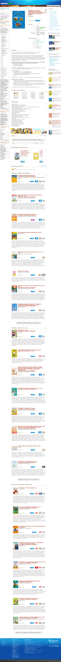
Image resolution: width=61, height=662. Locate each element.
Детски (15, 647)
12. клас (2, 67)
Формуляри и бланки (3, 101)
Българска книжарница (52, 64)
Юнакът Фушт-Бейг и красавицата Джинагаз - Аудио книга (32, 642)
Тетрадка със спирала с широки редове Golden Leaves (32, 647)
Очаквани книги (3, 108)
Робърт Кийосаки (3, 150)
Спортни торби (52, 15)
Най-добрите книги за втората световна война (4, 119)
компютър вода (51, 58)
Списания (1, 107)
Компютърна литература (4, 29)
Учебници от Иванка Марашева (3, 124)
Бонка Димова (30, 16)
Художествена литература (4, 30)
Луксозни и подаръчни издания (3, 94)
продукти (16, 645)
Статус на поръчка (4, 643)
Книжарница (4, 5)
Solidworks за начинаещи (53, 60)
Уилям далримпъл (52, 61)
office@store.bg (57, 646)
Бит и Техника (2, 129)
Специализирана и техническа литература (4, 84)
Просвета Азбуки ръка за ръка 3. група (4, 121)
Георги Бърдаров (3, 153)
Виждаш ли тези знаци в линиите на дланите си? (31, 648)
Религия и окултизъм (3, 88)
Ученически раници (53, 12)
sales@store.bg (57, 645)
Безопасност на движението (3, 51)
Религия (2, 54)
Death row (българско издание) (29, 643)
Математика (27, 7)
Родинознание (3, 46)
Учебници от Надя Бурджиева (3, 122)
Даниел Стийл (2, 144)
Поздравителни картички (4, 103)
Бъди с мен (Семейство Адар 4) (53, 57)
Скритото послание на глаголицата (29, 641)
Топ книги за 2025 (51, 65)
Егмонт (1, 132)
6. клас (2, 60)
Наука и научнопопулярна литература (4, 82)
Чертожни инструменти (54, 24)
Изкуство (1, 91)
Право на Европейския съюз (28, 651)
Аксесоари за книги (3, 102)
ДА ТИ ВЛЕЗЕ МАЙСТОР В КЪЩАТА (54, 59)
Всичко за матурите (4, 70)
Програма (50, 62)
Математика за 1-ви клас (40, 43)
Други (1, 106)
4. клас (2, 58)
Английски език (3, 42)
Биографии (2, 92)
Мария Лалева (2, 155)
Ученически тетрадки (53, 20)
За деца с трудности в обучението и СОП (4, 53)
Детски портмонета (53, 16)
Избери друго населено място (42, 26)
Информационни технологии (3, 45)
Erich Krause (2, 134)
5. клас (2, 59)
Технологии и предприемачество (4, 50)
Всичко (15, 652)
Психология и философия (4, 87)
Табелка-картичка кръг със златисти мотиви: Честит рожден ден (33, 644)
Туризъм (1, 97)
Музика (2, 47)
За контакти (58, 0)
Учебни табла (3, 76)
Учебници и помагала (18, 7)
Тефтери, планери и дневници (3, 105)
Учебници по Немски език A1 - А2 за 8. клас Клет (4, 116)
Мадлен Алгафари (3, 149)
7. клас (2, 61)
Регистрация (4, 644)
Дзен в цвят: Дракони (28, 640)
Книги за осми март (3, 117)
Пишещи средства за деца (54, 21)
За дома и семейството (3, 90)
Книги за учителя (3, 36)
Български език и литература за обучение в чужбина (5, 41)
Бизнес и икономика (3, 28)
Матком (1, 139)
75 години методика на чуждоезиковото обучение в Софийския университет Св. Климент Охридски (33, 652)
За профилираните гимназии (3, 68)
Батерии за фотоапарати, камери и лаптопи (16, 657)
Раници (2, 78)
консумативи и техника (16, 644)
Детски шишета (52, 19)
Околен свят (3, 55)
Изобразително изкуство (4, 48)
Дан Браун (2, 152)
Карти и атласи (2, 96)
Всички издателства (6, 140)
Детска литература (3, 31)
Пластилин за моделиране (54, 23)
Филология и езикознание (4, 80)
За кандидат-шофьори (4, 75)
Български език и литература (3, 39)
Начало (3, 640)
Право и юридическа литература (3, 86)
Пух (1, 131)
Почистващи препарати (16, 643)
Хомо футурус (2, 133)
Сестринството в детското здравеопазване (30, 649)
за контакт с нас (55, 645)
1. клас (23, 7)
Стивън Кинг (2, 154)
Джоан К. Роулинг (3, 148)
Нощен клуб (26, 650)
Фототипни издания (3, 95)
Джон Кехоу (2, 159)
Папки (51, 28)
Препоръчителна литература (3, 37)
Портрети (2, 77)
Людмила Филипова (3, 151)
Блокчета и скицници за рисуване (55, 25)
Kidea (1, 130)
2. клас (2, 56)
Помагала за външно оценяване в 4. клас (3, 114)
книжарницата (55, 54)
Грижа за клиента (54, 0)
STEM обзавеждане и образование (15, 649)
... (16, 190)
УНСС (1, 135)
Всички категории (6, 109)
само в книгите (3, 14)
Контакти (3, 641)
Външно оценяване (4, 69)
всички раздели (3, 13)
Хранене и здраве (3, 89)
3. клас (2, 57)
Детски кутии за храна (53, 17)
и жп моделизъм (15, 651)
